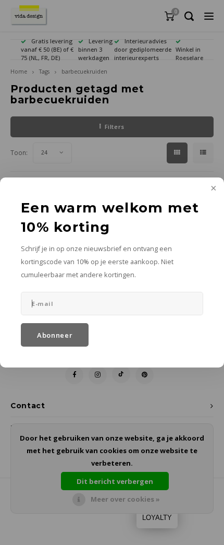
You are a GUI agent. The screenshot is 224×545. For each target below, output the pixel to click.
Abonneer (54, 335)
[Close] (212, 188)
